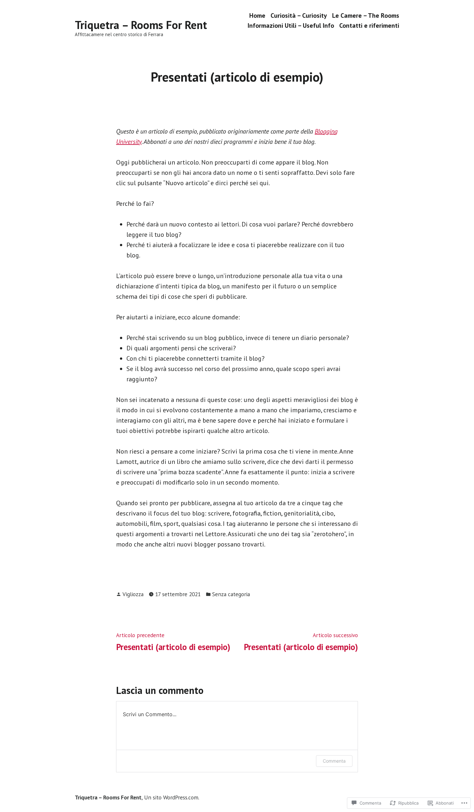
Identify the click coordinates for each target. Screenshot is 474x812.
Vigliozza (133, 594)
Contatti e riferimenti (369, 25)
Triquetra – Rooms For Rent (141, 24)
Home (257, 15)
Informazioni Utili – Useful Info (291, 25)
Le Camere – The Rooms (365, 15)
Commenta (334, 761)
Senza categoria (231, 594)
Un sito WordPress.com (171, 797)
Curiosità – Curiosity (299, 15)
